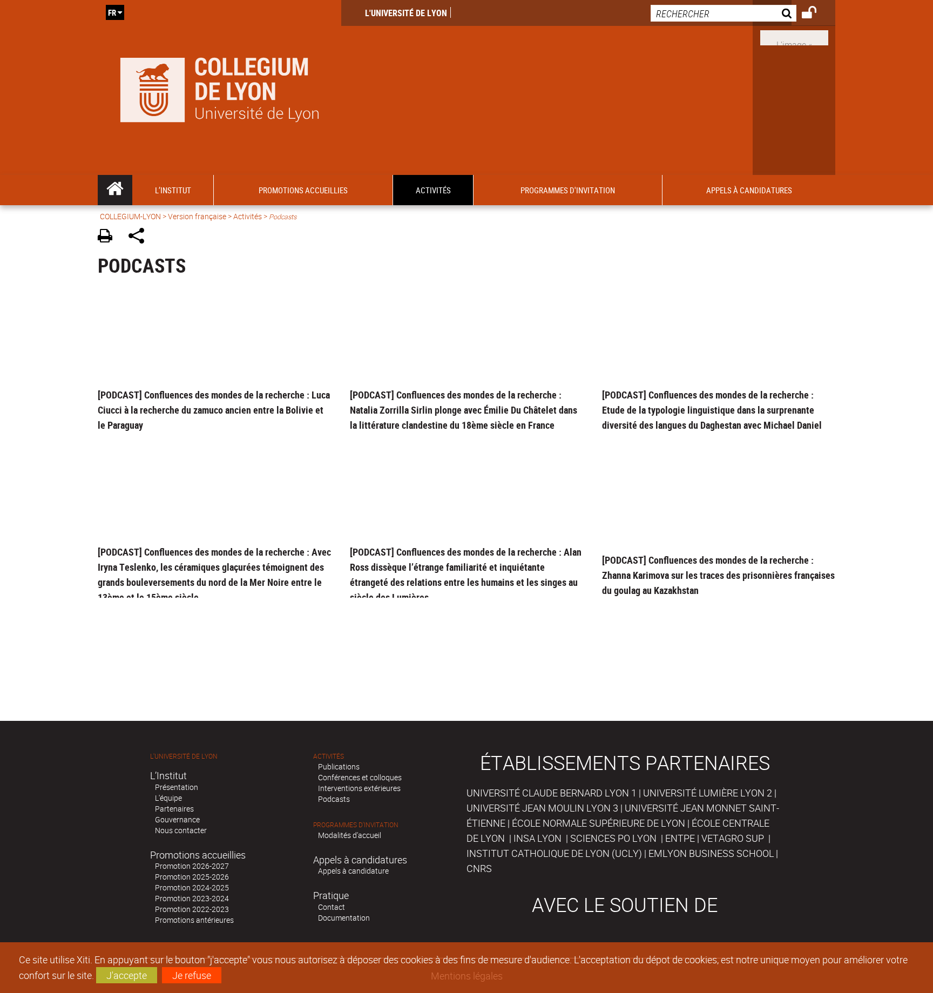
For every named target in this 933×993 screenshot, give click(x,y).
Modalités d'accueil (349, 835)
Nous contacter (181, 830)
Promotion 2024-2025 (192, 887)
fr (112, 12)
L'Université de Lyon (406, 13)
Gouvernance (177, 819)
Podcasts (334, 799)
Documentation (344, 918)
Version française (197, 216)
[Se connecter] (816, 14)
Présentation (176, 787)
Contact (331, 907)
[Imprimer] (109, 237)
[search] (723, 13)
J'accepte (126, 975)
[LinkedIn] (794, 36)
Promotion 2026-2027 (192, 866)
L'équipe (168, 798)
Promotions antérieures (194, 920)
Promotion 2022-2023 (192, 909)
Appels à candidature (353, 871)
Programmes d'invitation (355, 824)
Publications (339, 766)
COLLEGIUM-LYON (130, 216)
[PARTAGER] (140, 237)
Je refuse (191, 975)
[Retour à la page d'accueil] (219, 87)
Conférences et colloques (360, 777)
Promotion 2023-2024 (192, 898)
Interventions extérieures (359, 788)
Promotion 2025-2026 (192, 877)
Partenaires (174, 808)
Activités (247, 216)
